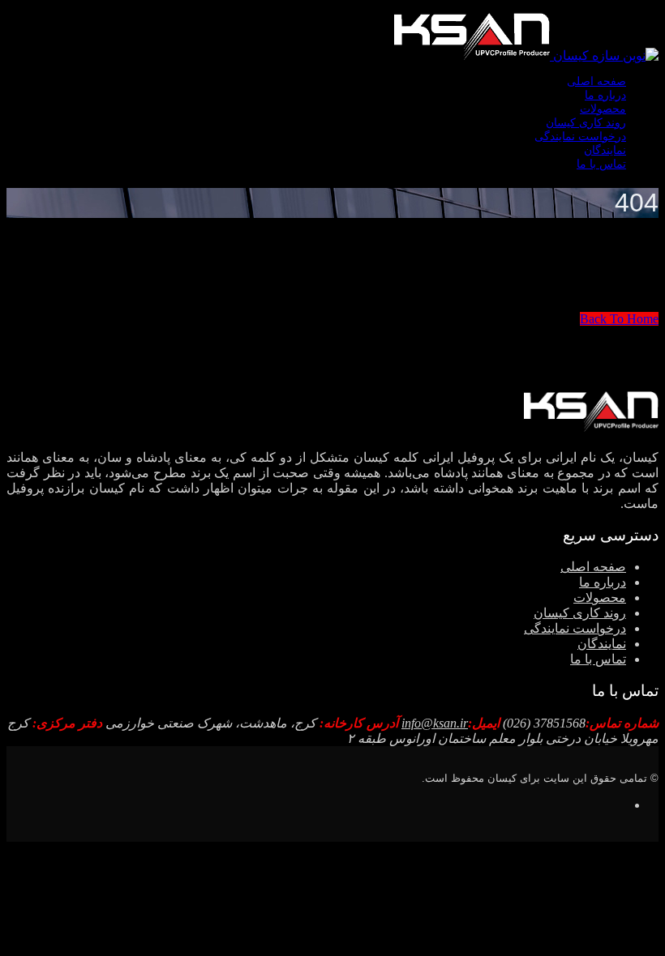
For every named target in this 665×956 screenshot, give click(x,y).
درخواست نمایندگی (580, 136)
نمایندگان (605, 150)
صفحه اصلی (596, 81)
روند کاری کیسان (586, 123)
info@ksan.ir (434, 723)
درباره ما (605, 95)
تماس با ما (601, 164)
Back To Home (619, 319)
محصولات (603, 109)
